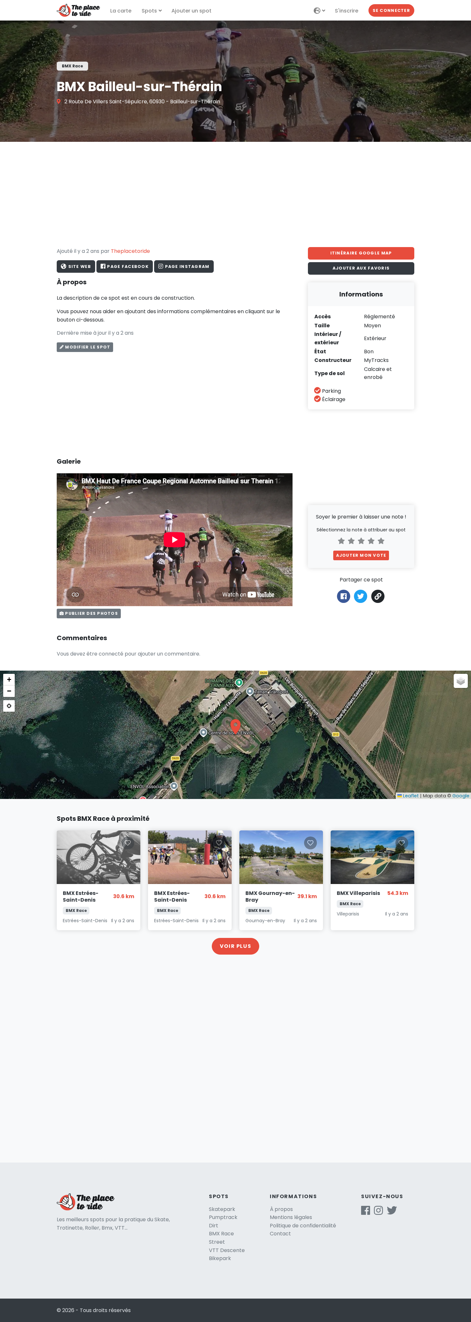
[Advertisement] (235, 194)
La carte (120, 10)
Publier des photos (91, 613)
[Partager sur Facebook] (343, 596)
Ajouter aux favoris (361, 268)
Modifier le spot (87, 347)
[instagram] (378, 1212)
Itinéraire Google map (361, 253)
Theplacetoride (130, 251)
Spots (149, 10)
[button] (235, 727)
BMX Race (221, 1233)
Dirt (213, 1225)
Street (217, 1242)
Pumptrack (223, 1217)
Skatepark (222, 1209)
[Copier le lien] (378, 596)
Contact (280, 1233)
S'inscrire (346, 10)
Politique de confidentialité (303, 1225)
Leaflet (410, 796)
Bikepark (220, 1258)
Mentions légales (291, 1217)
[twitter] (392, 1212)
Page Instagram (186, 266)
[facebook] (365, 1212)
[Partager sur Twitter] (360, 596)
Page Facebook (127, 266)
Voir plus (235, 946)
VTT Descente (227, 1250)
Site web (79, 266)
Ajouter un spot (191, 10)
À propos (281, 1209)
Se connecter (391, 10)
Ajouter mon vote (361, 555)
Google (460, 796)
